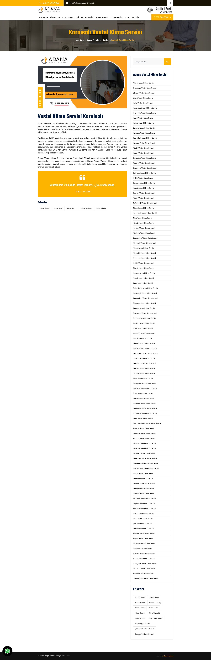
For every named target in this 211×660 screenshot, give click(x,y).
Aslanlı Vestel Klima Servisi (143, 278)
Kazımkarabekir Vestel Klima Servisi (147, 423)
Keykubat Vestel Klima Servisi (144, 433)
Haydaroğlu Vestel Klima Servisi (145, 353)
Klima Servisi (44, 208)
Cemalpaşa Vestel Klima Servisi (145, 238)
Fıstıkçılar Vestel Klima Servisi (144, 498)
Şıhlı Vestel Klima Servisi (142, 523)
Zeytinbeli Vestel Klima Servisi (144, 508)
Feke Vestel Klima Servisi (143, 103)
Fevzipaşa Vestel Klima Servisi (145, 313)
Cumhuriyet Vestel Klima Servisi (145, 298)
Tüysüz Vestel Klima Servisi (143, 268)
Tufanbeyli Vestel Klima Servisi (145, 203)
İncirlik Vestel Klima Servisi (143, 263)
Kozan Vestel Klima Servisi (143, 153)
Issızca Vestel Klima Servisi (143, 513)
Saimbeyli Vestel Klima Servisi (144, 173)
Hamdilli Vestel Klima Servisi (144, 343)
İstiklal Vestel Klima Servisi (143, 178)
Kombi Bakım (140, 602)
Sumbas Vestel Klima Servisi (144, 128)
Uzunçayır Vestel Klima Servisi (144, 563)
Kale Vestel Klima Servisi (142, 338)
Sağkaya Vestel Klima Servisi (144, 543)
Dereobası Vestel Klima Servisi (145, 458)
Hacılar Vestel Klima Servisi (143, 123)
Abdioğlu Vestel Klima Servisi (144, 233)
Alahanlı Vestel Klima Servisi (144, 438)
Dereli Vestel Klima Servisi (143, 478)
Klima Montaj (101, 208)
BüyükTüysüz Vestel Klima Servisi (146, 468)
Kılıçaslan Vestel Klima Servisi (144, 443)
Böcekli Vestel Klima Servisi (143, 208)
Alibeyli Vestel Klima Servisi (143, 248)
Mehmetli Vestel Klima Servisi (144, 258)
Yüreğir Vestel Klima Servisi (143, 223)
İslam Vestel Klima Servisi (143, 328)
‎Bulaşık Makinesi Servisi (144, 634)
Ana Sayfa (80, 40)
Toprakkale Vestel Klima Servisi (145, 138)
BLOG (127, 17)
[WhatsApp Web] (7, 651)
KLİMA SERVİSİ (116, 17)
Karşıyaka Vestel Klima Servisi (144, 383)
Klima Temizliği (86, 208)
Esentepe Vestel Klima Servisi (144, 318)
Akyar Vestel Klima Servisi (143, 378)
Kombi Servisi (140, 597)
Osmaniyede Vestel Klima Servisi (145, 578)
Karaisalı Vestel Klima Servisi (144, 133)
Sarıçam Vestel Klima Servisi (144, 183)
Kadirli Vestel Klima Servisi (143, 118)
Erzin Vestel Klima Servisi (143, 518)
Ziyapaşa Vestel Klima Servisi (144, 303)
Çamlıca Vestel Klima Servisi (144, 308)
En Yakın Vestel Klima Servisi (144, 568)
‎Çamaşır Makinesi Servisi (144, 629)
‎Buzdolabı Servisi (155, 618)
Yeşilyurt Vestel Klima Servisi (144, 358)
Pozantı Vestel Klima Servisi (143, 163)
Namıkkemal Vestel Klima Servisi (145, 463)
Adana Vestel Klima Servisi (98, 40)
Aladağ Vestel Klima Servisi (143, 83)
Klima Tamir (58, 208)
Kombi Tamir (154, 597)
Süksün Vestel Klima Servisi (143, 493)
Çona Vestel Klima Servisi (143, 418)
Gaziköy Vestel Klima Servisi (144, 323)
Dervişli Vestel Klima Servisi (143, 488)
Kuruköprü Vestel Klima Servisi (145, 293)
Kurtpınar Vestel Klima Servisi (144, 403)
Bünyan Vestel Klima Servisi (143, 93)
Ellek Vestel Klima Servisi (142, 218)
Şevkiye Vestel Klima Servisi (144, 483)
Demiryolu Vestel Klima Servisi (144, 168)
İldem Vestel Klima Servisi (143, 393)
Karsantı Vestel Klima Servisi (144, 273)
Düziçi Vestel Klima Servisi (143, 98)
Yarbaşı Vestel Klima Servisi (143, 228)
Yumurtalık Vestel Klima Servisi (145, 213)
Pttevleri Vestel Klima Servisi (144, 533)
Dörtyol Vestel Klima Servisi (143, 528)
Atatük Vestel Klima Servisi (143, 148)
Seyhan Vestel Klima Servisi (143, 193)
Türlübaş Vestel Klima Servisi (144, 333)
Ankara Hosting (167, 656)
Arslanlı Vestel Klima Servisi (143, 428)
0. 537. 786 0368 (161, 17)
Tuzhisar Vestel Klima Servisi (144, 553)
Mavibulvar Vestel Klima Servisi (145, 413)
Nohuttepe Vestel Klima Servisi (145, 408)
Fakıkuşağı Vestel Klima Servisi (145, 348)
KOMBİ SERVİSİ (102, 17)
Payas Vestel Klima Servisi (143, 538)
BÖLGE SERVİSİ (87, 17)
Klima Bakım (71, 208)
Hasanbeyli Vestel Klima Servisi (145, 108)
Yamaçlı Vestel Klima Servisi (144, 373)
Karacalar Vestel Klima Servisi (144, 448)
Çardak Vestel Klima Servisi (143, 398)
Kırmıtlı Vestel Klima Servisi (143, 188)
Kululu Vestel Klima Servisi (143, 473)
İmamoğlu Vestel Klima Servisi (144, 113)
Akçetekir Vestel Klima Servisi (144, 253)
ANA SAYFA (43, 17)
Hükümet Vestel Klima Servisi (144, 363)
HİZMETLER (55, 17)
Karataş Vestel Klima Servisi (144, 143)
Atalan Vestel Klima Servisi (143, 198)
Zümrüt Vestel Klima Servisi (143, 573)
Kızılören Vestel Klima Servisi (144, 453)
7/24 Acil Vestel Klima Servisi (144, 558)
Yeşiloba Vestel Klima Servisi (144, 503)
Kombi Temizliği (155, 602)
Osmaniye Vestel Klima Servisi (144, 88)
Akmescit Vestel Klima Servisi (144, 243)
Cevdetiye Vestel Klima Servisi (144, 158)
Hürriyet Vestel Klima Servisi (144, 368)
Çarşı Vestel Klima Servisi (143, 283)
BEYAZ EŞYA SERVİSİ (70, 17)
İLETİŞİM (135, 17)
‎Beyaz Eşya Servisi (142, 623)
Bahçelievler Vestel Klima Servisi (145, 288)
